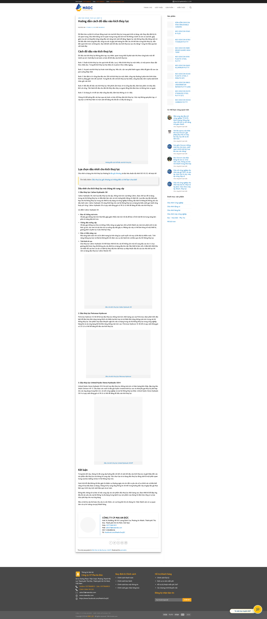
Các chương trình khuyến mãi (167, 588)
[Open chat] (257, 609)
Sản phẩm (169, 7)
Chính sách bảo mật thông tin (127, 584)
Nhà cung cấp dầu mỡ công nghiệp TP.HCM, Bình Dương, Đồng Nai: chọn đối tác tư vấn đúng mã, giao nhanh (182, 120)
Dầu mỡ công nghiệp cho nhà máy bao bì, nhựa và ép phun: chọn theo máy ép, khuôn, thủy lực (182, 186)
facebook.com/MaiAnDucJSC (115, 532)
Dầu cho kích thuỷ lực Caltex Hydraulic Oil (118, 307)
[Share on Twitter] (114, 543)
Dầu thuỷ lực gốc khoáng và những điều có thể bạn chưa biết (114, 180)
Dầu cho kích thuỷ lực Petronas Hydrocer (118, 376)
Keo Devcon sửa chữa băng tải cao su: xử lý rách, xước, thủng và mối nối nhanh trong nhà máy (182, 161)
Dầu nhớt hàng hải (173, 210)
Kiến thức (181, 7)
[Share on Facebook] (111, 543)
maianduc (101, 27)
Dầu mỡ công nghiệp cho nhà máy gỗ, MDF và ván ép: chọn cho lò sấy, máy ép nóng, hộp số (182, 173)
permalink (123, 550)
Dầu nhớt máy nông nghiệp (177, 214)
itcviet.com (113, 616)
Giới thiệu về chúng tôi (101, 613)
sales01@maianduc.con (114, 528)
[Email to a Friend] (118, 543)
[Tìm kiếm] (190, 7)
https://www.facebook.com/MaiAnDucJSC (94, 598)
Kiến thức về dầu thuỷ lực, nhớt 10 (90, 18)
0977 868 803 (111, 525)
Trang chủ (148, 7)
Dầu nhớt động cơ (173, 206)
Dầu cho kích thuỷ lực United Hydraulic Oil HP (118, 463)
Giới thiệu (159, 7)
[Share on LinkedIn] (126, 543)
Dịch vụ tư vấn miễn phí (165, 581)
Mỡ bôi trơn (171, 222)
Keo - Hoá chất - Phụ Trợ (176, 218)
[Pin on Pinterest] (122, 543)
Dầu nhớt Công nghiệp (175, 203)
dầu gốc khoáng (115, 173)
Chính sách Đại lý (163, 578)
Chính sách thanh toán (125, 578)
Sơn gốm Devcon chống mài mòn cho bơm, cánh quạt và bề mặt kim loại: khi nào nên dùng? (182, 148)
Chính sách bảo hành (124, 581)
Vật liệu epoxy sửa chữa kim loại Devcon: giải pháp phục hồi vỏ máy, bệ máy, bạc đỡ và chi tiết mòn (181, 135)
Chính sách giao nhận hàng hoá (128, 588)
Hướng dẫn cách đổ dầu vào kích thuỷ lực (118, 162)
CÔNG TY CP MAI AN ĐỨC (84, 613)
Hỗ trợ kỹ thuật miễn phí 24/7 (167, 584)
